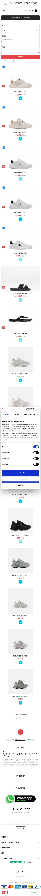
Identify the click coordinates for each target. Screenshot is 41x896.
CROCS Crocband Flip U (20, 334)
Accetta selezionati (20, 479)
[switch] (36, 452)
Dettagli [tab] (16, 414)
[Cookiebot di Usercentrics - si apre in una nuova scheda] (26, 409)
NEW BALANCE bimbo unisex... (20, 616)
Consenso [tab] (6, 414)
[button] (26, 10)
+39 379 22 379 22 (20, 809)
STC (15, 883)
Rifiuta (20, 485)
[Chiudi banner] (38, 409)
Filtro (20, 57)
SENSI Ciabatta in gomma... (20, 293)
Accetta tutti (20, 473)
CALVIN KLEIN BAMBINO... (20, 92)
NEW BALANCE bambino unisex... (20, 374)
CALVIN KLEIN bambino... (20, 172)
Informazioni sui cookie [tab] (31, 414)
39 (23, 718)
